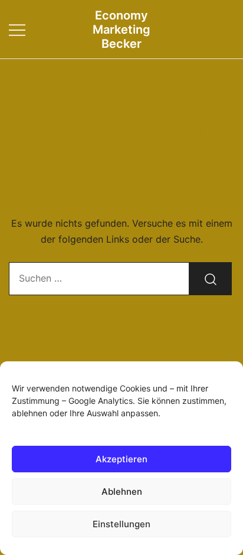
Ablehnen (121, 491)
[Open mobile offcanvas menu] (17, 29)
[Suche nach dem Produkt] (210, 278)
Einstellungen (121, 524)
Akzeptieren (121, 459)
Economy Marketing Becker (121, 29)
